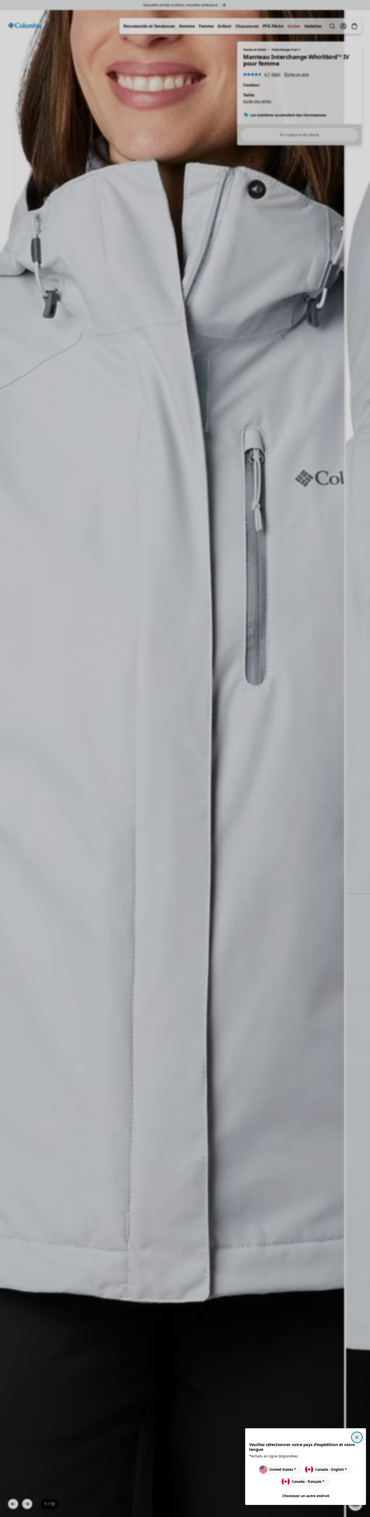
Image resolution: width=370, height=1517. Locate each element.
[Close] (357, 1437)
